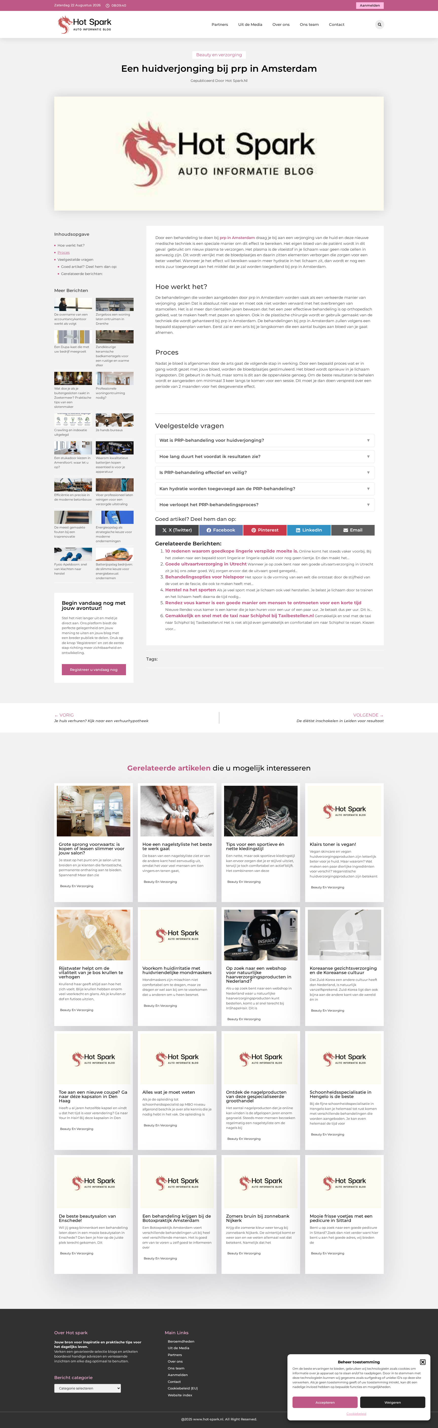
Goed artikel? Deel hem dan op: (89, 266)
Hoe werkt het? (71, 245)
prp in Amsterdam (237, 237)
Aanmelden (178, 1375)
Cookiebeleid (356, 1414)
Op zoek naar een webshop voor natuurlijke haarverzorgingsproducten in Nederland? (258, 975)
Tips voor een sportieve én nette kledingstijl (255, 846)
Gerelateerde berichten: (82, 273)
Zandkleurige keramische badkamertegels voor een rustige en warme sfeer (112, 356)
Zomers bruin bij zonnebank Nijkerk (257, 1218)
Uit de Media (250, 24)
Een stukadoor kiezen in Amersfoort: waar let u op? (72, 462)
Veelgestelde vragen (75, 259)
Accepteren (325, 1402)
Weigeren (393, 1402)
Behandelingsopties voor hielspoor (204, 576)
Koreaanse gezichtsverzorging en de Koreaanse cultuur (343, 970)
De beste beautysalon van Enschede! (87, 1218)
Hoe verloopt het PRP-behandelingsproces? (265, 504)
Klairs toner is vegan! (333, 844)
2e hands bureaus (109, 430)
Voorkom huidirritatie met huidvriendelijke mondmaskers (177, 970)
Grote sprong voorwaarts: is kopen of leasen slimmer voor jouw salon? (91, 848)
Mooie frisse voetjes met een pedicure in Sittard (341, 1218)
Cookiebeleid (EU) (183, 1388)
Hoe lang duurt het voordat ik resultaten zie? (265, 456)
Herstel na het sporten (190, 589)
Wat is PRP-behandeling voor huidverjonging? (265, 440)
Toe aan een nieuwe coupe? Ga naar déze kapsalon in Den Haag (93, 1096)
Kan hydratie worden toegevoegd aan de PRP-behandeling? (265, 488)
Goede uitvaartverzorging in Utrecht (206, 563)
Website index (180, 1395)
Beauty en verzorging (219, 54)
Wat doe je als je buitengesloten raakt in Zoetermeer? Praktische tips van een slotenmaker (72, 398)
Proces (64, 252)
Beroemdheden (181, 1341)
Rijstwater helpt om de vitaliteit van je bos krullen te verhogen (91, 972)
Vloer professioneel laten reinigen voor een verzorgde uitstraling (114, 499)
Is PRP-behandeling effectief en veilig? (265, 472)
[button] (422, 1362)
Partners (220, 24)
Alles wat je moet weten (168, 1092)
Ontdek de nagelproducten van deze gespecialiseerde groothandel (256, 1096)
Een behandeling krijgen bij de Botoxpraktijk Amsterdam (176, 1218)
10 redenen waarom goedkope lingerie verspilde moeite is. (231, 551)
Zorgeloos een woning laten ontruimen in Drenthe (113, 319)
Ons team (309, 24)
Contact (336, 24)
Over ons (281, 24)
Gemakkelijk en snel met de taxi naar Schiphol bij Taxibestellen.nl (239, 615)
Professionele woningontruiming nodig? (110, 393)
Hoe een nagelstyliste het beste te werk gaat (177, 846)
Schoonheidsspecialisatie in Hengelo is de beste (341, 1094)
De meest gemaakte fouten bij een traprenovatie (69, 531)
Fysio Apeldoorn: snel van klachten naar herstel (70, 568)
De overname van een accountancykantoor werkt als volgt (71, 319)
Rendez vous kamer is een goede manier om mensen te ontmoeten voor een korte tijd (263, 602)
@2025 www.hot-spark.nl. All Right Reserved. (219, 1419)
